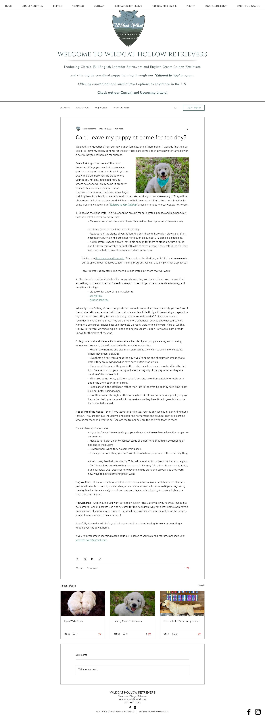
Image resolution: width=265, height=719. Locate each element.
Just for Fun (82, 107)
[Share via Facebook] (77, 558)
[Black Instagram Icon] (258, 712)
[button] (175, 108)
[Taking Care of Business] (132, 603)
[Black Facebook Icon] (249, 712)
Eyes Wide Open (73, 621)
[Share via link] (99, 558)
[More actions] (187, 129)
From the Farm (121, 107)
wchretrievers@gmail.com (132, 699)
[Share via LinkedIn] (92, 558)
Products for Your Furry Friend (182, 621)
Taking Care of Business (128, 621)
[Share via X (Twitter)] (84, 558)
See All (201, 585)
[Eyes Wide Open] (83, 603)
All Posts (65, 107)
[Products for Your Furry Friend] (182, 603)
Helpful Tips (101, 107)
